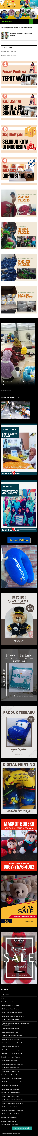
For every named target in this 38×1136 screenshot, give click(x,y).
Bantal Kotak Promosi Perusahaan (12, 1100)
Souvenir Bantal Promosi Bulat (10, 1075)
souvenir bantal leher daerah (10, 1046)
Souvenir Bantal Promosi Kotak (10, 1092)
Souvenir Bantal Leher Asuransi (11, 1039)
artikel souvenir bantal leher (10, 1005)
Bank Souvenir (6, 22)
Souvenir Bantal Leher (7, 1002)
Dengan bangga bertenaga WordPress (10, 1133)
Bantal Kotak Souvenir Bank (10, 1107)
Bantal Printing (5, 995)
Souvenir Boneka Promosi (9, 1117)
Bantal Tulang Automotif (9, 1060)
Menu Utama (35, 21)
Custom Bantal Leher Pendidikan (12, 1035)
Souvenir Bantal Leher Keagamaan (12, 1050)
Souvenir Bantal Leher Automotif (12, 1043)
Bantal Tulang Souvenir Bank (10, 1067)
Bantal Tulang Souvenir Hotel (10, 1071)
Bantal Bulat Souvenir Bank (10, 1085)
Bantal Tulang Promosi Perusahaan (12, 1064)
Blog (2, 998)
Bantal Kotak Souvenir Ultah (10, 1114)
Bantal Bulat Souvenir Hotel (10, 1089)
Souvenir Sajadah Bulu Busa (9, 1124)
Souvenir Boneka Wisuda (8, 1121)
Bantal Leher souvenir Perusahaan (12, 1012)
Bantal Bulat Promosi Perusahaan (12, 1078)
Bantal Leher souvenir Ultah (10, 1019)
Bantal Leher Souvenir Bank (10, 1009)
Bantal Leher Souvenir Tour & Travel (13, 1016)
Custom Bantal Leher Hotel (10, 1032)
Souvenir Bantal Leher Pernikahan (12, 1053)
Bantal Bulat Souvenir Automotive (12, 1082)
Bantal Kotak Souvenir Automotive (12, 1103)
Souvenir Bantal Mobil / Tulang (10, 1057)
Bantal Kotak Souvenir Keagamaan (12, 1110)
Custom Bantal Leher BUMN (10, 1028)
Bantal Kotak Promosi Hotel (10, 1096)
